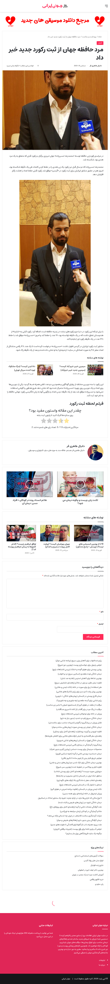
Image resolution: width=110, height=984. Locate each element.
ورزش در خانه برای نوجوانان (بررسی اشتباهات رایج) (81, 714)
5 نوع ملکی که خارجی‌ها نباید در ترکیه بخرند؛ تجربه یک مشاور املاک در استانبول (70, 798)
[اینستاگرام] (76, 455)
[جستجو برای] (3, 7)
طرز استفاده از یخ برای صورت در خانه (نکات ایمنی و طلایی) (78, 687)
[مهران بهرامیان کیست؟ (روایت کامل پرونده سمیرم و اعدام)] (55, 533)
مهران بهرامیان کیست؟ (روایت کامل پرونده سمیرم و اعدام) (56, 545)
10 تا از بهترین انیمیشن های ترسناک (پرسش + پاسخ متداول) (89, 545)
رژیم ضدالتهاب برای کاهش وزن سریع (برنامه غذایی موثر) (79, 660)
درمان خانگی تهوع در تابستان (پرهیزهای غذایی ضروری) (79, 740)
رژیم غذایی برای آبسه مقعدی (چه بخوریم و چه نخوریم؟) (79, 700)
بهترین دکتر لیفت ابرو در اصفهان (90, 870)
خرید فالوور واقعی (96, 879)
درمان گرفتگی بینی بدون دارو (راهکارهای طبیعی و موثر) (79, 820)
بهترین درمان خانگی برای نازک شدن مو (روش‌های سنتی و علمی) (76, 762)
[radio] (66, 421)
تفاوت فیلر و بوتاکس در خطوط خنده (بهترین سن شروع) (79, 767)
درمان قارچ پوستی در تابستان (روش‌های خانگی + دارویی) (78, 696)
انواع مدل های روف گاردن (93, 860)
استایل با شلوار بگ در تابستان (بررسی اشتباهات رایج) (80, 784)
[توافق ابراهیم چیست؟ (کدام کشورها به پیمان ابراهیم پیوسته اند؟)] (21, 533)
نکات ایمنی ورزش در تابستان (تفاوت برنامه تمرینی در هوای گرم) (76, 789)
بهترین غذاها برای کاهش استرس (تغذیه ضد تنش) (81, 678)
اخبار (100, 43)
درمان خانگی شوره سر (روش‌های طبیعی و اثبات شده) (80, 802)
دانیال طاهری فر (96, 65)
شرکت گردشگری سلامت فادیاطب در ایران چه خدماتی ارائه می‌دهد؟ (74, 816)
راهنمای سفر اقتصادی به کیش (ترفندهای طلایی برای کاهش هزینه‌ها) (73, 736)
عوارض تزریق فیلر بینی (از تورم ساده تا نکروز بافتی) (81, 758)
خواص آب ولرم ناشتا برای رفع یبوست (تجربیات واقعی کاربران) (78, 829)
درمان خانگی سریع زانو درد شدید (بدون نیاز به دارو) (81, 718)
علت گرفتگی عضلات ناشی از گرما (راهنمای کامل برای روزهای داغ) (76, 807)
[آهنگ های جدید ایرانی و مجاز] (55, 21)
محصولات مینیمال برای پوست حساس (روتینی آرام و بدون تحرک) (76, 749)
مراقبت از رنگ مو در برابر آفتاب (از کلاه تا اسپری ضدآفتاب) (79, 709)
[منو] (106, 7)
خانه (100, 36)
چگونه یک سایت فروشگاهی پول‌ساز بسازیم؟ (83, 833)
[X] (83, 455)
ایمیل (100, 624)
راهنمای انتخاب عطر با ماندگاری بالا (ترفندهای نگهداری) (79, 780)
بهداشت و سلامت (89, 36)
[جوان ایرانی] (55, 6)
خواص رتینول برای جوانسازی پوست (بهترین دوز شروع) (80, 665)
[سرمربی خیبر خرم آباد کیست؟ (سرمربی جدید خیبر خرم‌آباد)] (95, 370)
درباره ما (102, 965)
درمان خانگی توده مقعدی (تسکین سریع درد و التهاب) (80, 674)
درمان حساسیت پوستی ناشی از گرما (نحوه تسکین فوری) (79, 753)
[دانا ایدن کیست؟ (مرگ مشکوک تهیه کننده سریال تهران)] (45, 370)
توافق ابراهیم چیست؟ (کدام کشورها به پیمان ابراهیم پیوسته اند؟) (22, 546)
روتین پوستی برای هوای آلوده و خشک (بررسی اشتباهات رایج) (77, 669)
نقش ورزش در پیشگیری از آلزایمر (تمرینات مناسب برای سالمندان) (75, 722)
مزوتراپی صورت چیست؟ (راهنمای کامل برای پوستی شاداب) (78, 771)
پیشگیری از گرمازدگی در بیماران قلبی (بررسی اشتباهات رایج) (78, 745)
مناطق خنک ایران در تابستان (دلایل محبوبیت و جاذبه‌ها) (79, 776)
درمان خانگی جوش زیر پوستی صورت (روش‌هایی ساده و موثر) (77, 727)
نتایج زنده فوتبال (97, 865)
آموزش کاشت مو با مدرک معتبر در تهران (87, 874)
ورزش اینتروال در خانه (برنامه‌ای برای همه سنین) (82, 793)
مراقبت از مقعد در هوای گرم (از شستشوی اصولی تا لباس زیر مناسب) (74, 705)
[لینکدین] (79, 455)
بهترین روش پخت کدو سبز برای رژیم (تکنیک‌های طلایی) (79, 691)
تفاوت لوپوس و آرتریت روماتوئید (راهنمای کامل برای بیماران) (77, 731)
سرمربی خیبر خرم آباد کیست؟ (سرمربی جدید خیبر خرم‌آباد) (72, 368)
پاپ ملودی (99, 884)
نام (101, 611)
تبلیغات (102, 960)
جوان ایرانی (66, 978)
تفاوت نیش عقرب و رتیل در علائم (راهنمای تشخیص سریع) (78, 683)
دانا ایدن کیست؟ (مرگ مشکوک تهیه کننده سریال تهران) (21, 368)
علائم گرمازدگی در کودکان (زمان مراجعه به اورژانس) (81, 811)
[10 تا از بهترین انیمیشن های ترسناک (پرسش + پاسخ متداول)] (88, 533)
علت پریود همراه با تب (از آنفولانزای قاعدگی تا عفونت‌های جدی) (76, 824)
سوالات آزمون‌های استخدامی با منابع (89, 856)
